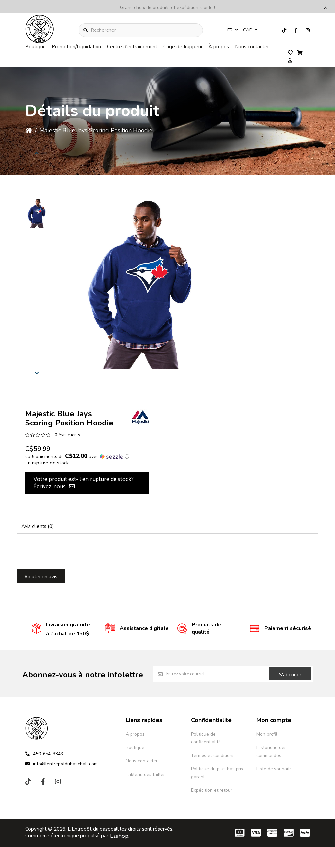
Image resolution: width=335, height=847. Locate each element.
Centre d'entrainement (132, 46)
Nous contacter (252, 46)
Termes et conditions (213, 755)
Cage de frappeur (183, 46)
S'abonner (290, 674)
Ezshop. (119, 836)
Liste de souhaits (274, 769)
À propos (218, 46)
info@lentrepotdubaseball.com (65, 764)
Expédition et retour (211, 790)
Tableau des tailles (146, 774)
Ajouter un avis (40, 576)
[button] (36, 213)
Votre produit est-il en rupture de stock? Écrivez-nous (83, 482)
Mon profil (266, 734)
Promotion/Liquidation (76, 46)
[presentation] (37, 153)
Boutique (35, 46)
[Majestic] (140, 417)
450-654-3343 (48, 754)
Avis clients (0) (37, 526)
